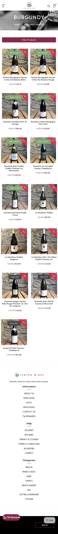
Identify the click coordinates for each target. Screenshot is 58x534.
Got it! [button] (45, 525)
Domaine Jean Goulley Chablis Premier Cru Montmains (14, 168)
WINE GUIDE (29, 398)
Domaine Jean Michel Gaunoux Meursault (44, 303)
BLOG (29, 402)
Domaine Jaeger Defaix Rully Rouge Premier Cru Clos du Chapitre (15, 304)
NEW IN (29, 467)
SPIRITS (29, 480)
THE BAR (29, 499)
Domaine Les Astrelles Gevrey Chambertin (43, 167)
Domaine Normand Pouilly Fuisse (15, 214)
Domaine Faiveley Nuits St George (15, 123)
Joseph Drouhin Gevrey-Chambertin (14, 349)
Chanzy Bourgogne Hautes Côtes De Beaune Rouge (43, 79)
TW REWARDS (29, 416)
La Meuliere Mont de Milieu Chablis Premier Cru (44, 258)
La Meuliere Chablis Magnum (14, 258)
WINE (29, 476)
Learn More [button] (9, 530)
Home (17, 24)
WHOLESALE (29, 407)
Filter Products (29, 39)
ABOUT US (29, 393)
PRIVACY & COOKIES (29, 439)
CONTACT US (29, 411)
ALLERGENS (29, 448)
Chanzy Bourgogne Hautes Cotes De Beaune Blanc (15, 79)
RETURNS (29, 434)
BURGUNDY (30, 24)
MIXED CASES (29, 471)
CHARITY (29, 453)
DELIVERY (29, 430)
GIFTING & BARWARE (29, 494)
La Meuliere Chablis (44, 213)
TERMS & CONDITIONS (29, 444)
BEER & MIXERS (29, 485)
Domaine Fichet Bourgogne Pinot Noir (43, 123)
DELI (29, 490)
